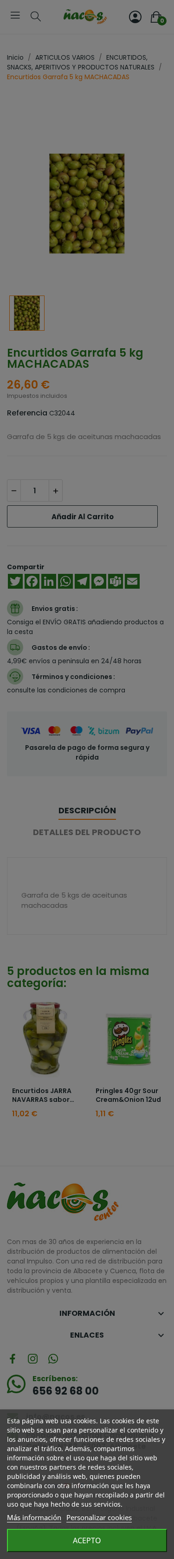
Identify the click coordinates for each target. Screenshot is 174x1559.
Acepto (87, 1540)
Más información (34, 1517)
